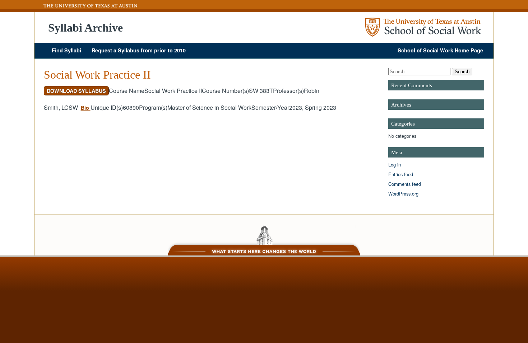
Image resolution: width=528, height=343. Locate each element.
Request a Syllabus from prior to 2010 (139, 50)
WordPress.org (403, 193)
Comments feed (404, 183)
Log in (394, 164)
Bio (86, 107)
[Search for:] (420, 71)
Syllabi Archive (85, 27)
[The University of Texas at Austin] (86, 5)
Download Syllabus (76, 90)
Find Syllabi (66, 50)
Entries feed (400, 174)
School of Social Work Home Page (440, 50)
